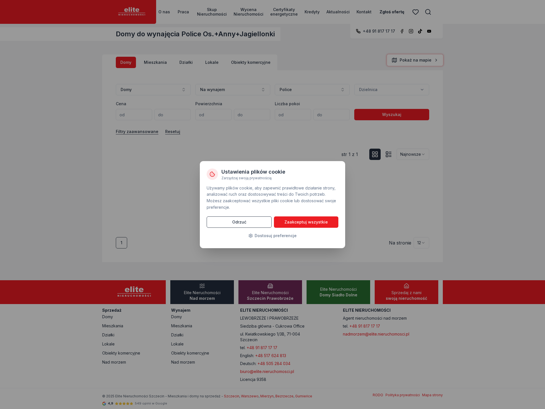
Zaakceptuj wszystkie (306, 222)
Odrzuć (239, 222)
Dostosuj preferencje (276, 235)
